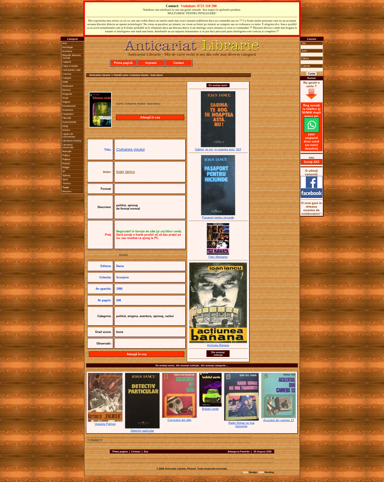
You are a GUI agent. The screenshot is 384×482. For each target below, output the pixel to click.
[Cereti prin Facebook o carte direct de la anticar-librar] (311, 196)
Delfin (65, 82)
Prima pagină (123, 63)
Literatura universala (67, 146)
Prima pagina (120, 451)
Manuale (66, 151)
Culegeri (66, 78)
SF (63, 171)
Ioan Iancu (125, 172)
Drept (65, 98)
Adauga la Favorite (239, 451)
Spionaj (66, 175)
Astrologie (67, 47)
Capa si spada (70, 66)
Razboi (66, 163)
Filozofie (66, 118)
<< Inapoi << (94, 439)
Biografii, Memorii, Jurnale (71, 56)
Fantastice (68, 114)
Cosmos (66, 74)
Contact (178, 63)
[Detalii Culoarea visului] (100, 126)
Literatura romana (71, 140)
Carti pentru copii (71, 70)
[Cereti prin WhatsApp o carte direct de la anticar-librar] (311, 131)
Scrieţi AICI (311, 162)
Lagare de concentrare (68, 135)
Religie (65, 167)
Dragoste (67, 94)
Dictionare (67, 86)
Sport (65, 179)
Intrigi (65, 126)
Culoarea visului (130, 149)
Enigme (66, 102)
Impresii (151, 63)
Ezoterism (67, 110)
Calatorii (66, 62)
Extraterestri (69, 106)
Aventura (67, 51)
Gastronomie (69, 122)
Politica (66, 155)
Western (66, 191)
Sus (146, 451)
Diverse (66, 90)
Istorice (66, 130)
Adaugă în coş (150, 117)
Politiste (66, 159)
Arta (64, 43)
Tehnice (66, 183)
